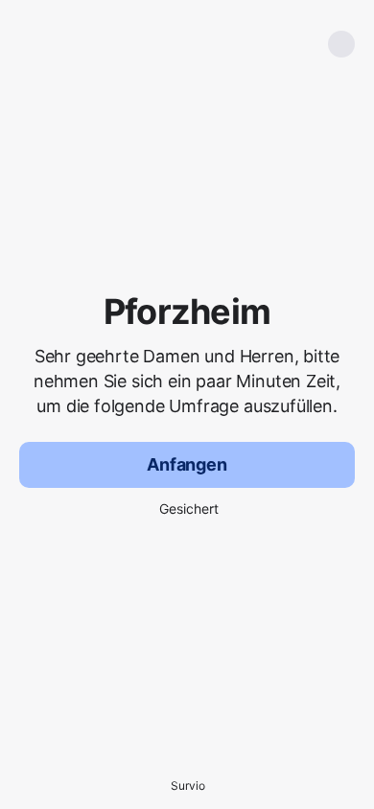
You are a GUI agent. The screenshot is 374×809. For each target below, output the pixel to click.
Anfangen (187, 464)
